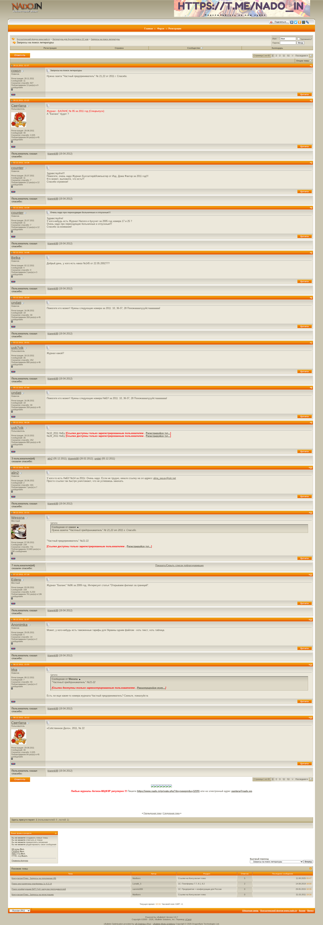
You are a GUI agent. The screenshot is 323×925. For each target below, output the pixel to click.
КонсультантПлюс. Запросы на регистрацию (33, 894)
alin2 (50, 458)
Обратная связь (250, 910)
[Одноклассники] (300, 22)
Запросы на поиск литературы (105, 39)
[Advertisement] (161, 801)
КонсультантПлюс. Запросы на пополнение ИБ (34, 878)
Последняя (302, 56)
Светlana (18, 106)
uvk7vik (17, 348)
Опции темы (302, 61)
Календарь (277, 48)
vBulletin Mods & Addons (164, 924)
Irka (14, 670)
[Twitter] (296, 22)
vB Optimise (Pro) (143, 924)
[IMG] (14, 854)
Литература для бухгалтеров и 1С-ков (70, 39)
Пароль (275, 43)
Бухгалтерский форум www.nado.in (33, 39)
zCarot (188, 919)
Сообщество (193, 48)
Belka (15, 258)
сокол (16, 71)
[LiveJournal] (308, 22)
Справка (119, 48)
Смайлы (15, 851)
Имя (274, 39)
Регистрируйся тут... (158, 433)
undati (16, 303)
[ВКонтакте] (292, 22)
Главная (148, 28)
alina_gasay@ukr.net (164, 478)
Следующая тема (171, 813)
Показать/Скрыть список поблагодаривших (179, 565)
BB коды (15, 849)
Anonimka (19, 625)
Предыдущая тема (152, 813)
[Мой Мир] (304, 22)
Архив (302, 910)
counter (17, 168)
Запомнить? (306, 39)
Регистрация (174, 28)
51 (288, 56)
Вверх (310, 910)
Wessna (17, 518)
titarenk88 (52, 153)
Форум (160, 28)
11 (284, 56)
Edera (16, 580)
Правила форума (20, 860)
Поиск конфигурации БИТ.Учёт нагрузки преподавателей (39, 889)
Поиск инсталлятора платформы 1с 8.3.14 (32, 884)
